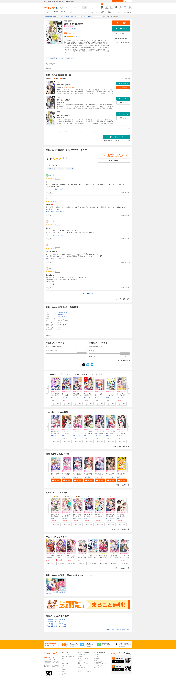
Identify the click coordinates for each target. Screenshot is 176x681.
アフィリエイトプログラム (84, 671)
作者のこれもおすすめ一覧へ (122, 568)
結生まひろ (69, 397)
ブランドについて (98, 656)
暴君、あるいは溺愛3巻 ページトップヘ (118, 629)
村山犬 (107, 518)
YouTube (64, 673)
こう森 (96, 397)
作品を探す (81, 656)
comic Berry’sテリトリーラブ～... (78, 432)
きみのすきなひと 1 (99, 394)
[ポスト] (83, 364)
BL (71, 12)
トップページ (65, 654)
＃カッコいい (59, 169)
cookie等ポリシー (98, 665)
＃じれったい (60, 189)
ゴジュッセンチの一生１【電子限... (110, 395)
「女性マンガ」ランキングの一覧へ (120, 529)
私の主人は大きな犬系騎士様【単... (66, 395)
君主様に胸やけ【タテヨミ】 (66, 474)
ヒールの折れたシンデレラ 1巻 (82, 556)
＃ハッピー (49, 211)
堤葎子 (118, 477)
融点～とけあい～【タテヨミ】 (110, 474)
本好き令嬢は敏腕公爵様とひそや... (55, 516)
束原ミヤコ (80, 397)
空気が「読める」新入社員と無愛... (121, 516)
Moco (50, 245)
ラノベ (86, 12)
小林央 (74, 477)
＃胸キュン (51, 169)
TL (78, 12)
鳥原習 (118, 518)
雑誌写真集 (109, 12)
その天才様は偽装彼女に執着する (110, 516)
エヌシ (85, 477)
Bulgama (108, 477)
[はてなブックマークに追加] (92, 366)
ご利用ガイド (129, 12)
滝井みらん (58, 435)
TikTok (63, 671)
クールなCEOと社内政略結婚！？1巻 (50, 557)
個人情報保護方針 (98, 662)
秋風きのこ (65, 518)
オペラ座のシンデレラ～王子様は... (88, 433)
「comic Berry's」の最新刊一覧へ (121, 446)
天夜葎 (63, 397)
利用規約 (96, 660)
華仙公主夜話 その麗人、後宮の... (88, 395)
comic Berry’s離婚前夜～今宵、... (111, 432)
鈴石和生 (53, 518)
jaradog (60, 477)
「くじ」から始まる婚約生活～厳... (66, 516)
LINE (63, 665)
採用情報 (96, 658)
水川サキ (103, 435)
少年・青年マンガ (55, 12)
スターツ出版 (61, 316)
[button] (56, 404)
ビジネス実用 (102, 12)
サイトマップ (97, 667)
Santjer (97, 477)
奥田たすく (65, 477)
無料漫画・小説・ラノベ (68, 656)
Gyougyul (113, 477)
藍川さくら (76, 518)
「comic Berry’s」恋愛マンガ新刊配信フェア (55, 593)
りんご (51, 175)
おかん (51, 268)
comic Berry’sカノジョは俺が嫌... (122, 432)
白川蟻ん (108, 397)
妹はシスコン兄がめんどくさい (99, 515)
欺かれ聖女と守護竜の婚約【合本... (55, 395)
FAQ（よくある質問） (83, 664)
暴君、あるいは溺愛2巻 (64, 100)
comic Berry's (61, 319)
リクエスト (81, 669)
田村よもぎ (120, 397)
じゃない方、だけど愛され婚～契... (121, 395)
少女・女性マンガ (63, 12)
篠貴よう (66, 29)
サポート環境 (81, 662)
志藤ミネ (53, 397)
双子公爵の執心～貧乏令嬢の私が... (77, 474)
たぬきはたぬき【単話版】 (121, 474)
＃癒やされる (69, 169)
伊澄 (101, 477)
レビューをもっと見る (88, 293)
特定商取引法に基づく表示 (101, 664)
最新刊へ (63, 78)
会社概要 (96, 654)
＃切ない (62, 211)
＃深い (54, 284)
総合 (48, 12)
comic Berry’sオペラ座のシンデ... (67, 432)
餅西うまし (91, 477)
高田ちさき (73, 29)
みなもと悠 (87, 397)
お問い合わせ (81, 667)
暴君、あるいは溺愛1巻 (64, 85)
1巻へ (56, 78)
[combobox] (73, 7)
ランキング (65, 660)
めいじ (74, 397)
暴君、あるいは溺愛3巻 (64, 115)
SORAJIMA (71, 477)
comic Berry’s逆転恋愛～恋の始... (100, 432)
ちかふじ (112, 518)
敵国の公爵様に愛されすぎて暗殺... (77, 516)
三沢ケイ (91, 518)
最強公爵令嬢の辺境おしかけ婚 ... (77, 395)
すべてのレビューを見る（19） (121, 299)
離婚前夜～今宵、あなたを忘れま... (55, 433)
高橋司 (52, 435)
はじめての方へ (121, 12)
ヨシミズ (97, 518)
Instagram (64, 669)
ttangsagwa (54, 477)
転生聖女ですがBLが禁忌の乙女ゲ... (88, 474)
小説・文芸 (94, 12)
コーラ (51, 221)
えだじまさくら (66, 435)
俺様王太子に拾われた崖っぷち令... (88, 516)
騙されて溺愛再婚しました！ (55, 474)
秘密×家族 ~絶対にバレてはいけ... (100, 474)
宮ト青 (118, 435)
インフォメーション (83, 665)
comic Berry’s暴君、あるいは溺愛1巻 (124, 557)
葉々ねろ (86, 518)
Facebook (64, 675)
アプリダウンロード (83, 658)
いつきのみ (98, 435)
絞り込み (61, 8)
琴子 (80, 518)
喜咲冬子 (92, 397)
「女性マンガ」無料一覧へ (123, 485)
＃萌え (55, 189)
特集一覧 (64, 658)
